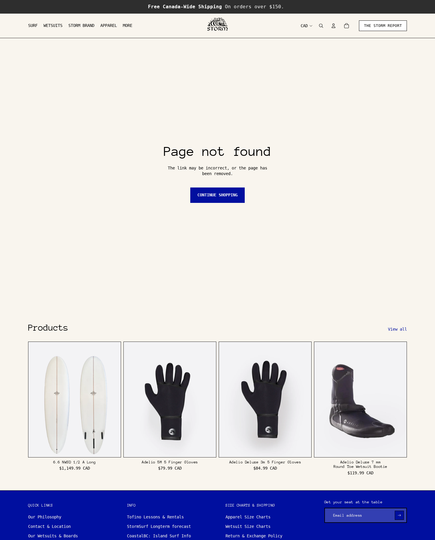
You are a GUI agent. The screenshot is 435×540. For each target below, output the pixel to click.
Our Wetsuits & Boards (53, 535)
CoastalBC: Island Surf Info (159, 535)
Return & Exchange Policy (253, 535)
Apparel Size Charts (247, 517)
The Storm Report (383, 25)
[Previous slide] (37, 399)
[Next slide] (112, 399)
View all (397, 329)
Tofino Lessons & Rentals (155, 517)
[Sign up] (399, 515)
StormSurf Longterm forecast (159, 526)
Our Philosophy (44, 517)
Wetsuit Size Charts (247, 526)
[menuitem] (33, 25)
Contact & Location (49, 526)
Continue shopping (217, 195)
